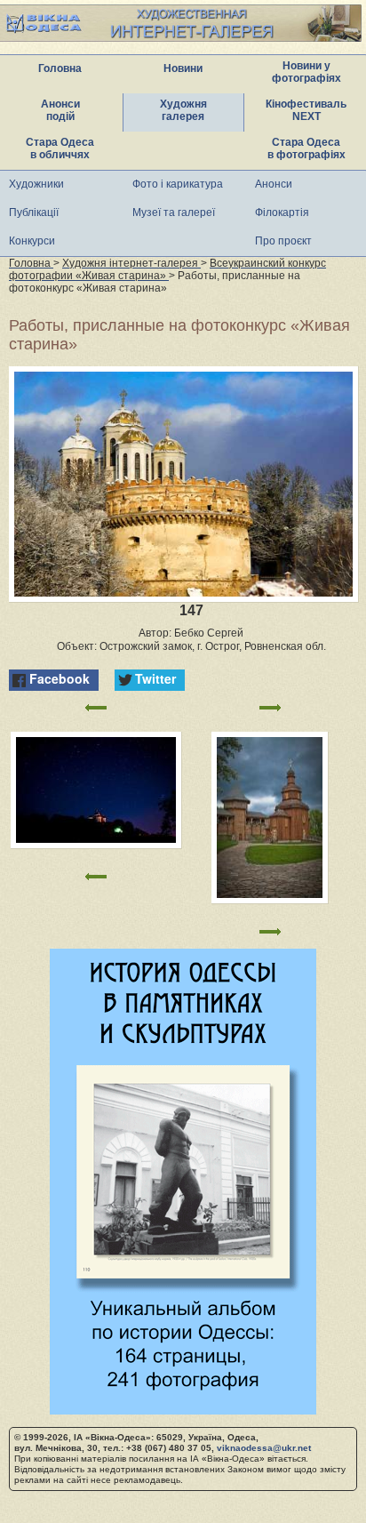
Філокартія (282, 212)
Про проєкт (283, 241)
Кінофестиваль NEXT (306, 110)
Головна (60, 68)
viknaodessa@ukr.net (264, 1448)
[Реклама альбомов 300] (183, 1409)
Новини (183, 68)
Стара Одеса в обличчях (60, 148)
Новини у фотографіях (306, 72)
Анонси (273, 184)
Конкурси (32, 241)
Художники (36, 184)
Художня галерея (183, 110)
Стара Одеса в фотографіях (306, 148)
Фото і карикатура (177, 184)
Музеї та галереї (173, 212)
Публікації (34, 212)
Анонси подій (60, 110)
